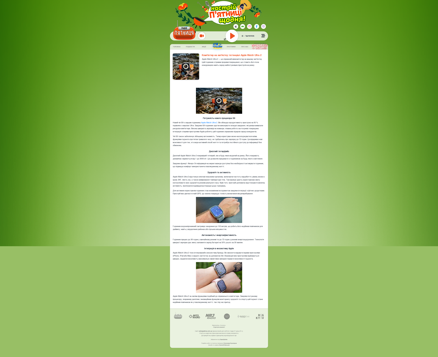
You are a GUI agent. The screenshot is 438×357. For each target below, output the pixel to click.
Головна (176, 47)
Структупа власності (219, 327)
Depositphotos (223, 339)
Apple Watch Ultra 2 (209, 122)
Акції (204, 47)
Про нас (244, 47)
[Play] (237, 36)
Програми (231, 47)
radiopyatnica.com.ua (205, 331)
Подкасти (190, 47)
